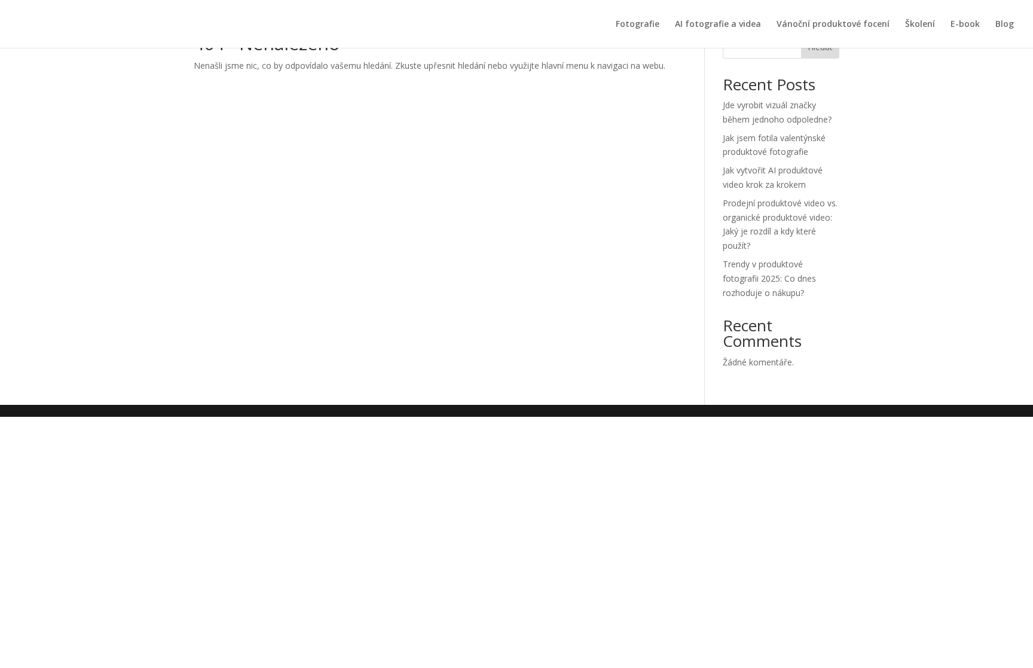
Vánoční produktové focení (833, 24)
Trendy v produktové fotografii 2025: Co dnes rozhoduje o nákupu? (769, 278)
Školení (920, 24)
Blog (1004, 24)
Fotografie (637, 24)
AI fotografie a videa (718, 24)
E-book (965, 24)
